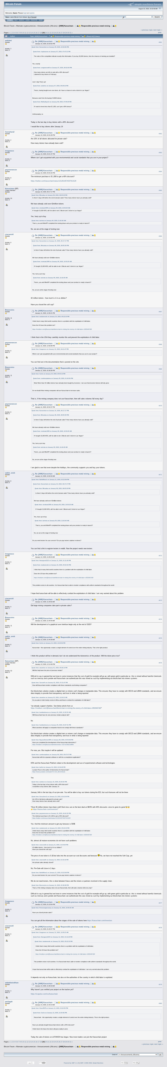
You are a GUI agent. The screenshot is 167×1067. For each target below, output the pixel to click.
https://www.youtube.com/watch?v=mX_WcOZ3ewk (48, 772)
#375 (160, 638)
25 (57, 33)
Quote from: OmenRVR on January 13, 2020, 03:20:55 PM (50, 1008)
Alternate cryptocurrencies (26, 26)
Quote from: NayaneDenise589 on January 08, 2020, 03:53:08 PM (52, 739)
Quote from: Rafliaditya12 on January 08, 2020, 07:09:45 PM (52, 101)
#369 (160, 369)
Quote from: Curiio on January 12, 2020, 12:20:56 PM (48, 643)
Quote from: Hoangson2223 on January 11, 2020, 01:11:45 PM (51, 560)
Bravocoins (9, 310)
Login (27, 20)
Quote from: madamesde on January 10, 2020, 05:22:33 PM (50, 316)
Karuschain (9, 189)
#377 (160, 903)
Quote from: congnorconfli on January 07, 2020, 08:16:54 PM (52, 67)
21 (48, 33)
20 (46, 33)
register (31, 13)
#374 (160, 619)
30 (68, 33)
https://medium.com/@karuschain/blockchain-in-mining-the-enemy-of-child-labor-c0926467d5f (62, 329)
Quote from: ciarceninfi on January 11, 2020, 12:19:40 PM (50, 844)
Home (10, 20)
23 (53, 33)
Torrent (33, 17)
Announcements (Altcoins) (47, 26)
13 (30, 33)
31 (70, 33)
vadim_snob (10, 473)
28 (64, 33)
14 (32, 33)
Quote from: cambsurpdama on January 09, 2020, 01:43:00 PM (53, 378)
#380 (160, 1003)
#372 (160, 555)
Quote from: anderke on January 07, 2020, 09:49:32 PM (50, 85)
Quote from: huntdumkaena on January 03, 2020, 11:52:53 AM (51, 712)
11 (25, 33)
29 (66, 33)
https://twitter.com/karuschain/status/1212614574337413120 (53, 181)
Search (21, 20)
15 (34, 33)
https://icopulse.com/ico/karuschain (44, 994)
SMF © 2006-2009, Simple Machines (91, 1063)
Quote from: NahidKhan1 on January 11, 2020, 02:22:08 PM (50, 479)
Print (159, 32)
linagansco (9, 151)
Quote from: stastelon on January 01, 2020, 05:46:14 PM (49, 667)
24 (55, 33)
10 (23, 33)
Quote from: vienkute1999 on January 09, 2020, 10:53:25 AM (51, 208)
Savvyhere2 (9, 132)
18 (41, 33)
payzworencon (11, 170)
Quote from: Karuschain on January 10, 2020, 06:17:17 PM (50, 241)
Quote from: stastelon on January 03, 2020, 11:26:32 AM (49, 697)
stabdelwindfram (12, 983)
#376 (160, 663)
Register (34, 20)
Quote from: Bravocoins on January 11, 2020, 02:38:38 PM (50, 885)
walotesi (8, 40)
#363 (160, 152)
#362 (160, 133)
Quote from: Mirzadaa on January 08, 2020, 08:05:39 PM (49, 195)
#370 (160, 406)
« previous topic (147, 30)
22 (50, 33)
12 (27, 33)
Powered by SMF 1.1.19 (71, 1063)
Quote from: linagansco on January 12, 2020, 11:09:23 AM (50, 932)
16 (36, 33)
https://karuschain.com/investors (45, 809)
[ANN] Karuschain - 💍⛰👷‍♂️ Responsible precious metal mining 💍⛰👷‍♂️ (88, 26)
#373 (160, 600)
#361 (160, 42)
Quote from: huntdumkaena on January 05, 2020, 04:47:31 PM (51, 725)
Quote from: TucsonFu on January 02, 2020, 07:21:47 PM (50, 682)
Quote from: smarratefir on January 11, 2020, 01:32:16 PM (50, 859)
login (25, 13)
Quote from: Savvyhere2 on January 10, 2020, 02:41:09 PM (50, 796)
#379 (160, 984)
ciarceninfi (9, 234)
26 (59, 33)
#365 (160, 190)
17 (39, 33)
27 (61, 33)
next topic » (157, 30)
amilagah (9, 1002)
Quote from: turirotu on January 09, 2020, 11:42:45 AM (49, 220)
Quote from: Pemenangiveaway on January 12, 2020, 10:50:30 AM (53, 907)
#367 (160, 311)
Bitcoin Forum (9, 26)
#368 (160, 344)
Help (15, 20)
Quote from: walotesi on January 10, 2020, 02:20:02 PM (49, 781)
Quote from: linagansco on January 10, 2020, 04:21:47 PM (50, 349)
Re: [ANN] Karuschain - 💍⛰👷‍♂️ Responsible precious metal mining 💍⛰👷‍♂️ (65, 41)
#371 (160, 474)
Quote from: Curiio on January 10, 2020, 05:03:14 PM (48, 373)
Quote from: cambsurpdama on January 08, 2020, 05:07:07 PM (51, 754)
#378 (160, 927)
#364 (160, 171)
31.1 (29, 17)
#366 (160, 236)
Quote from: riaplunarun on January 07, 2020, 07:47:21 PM (51, 51)
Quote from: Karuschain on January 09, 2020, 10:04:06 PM (50, 47)
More (41, 20)
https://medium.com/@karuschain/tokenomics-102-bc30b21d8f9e (53, 744)
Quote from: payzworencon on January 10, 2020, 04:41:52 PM (51, 813)
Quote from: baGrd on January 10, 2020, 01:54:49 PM (48, 767)
